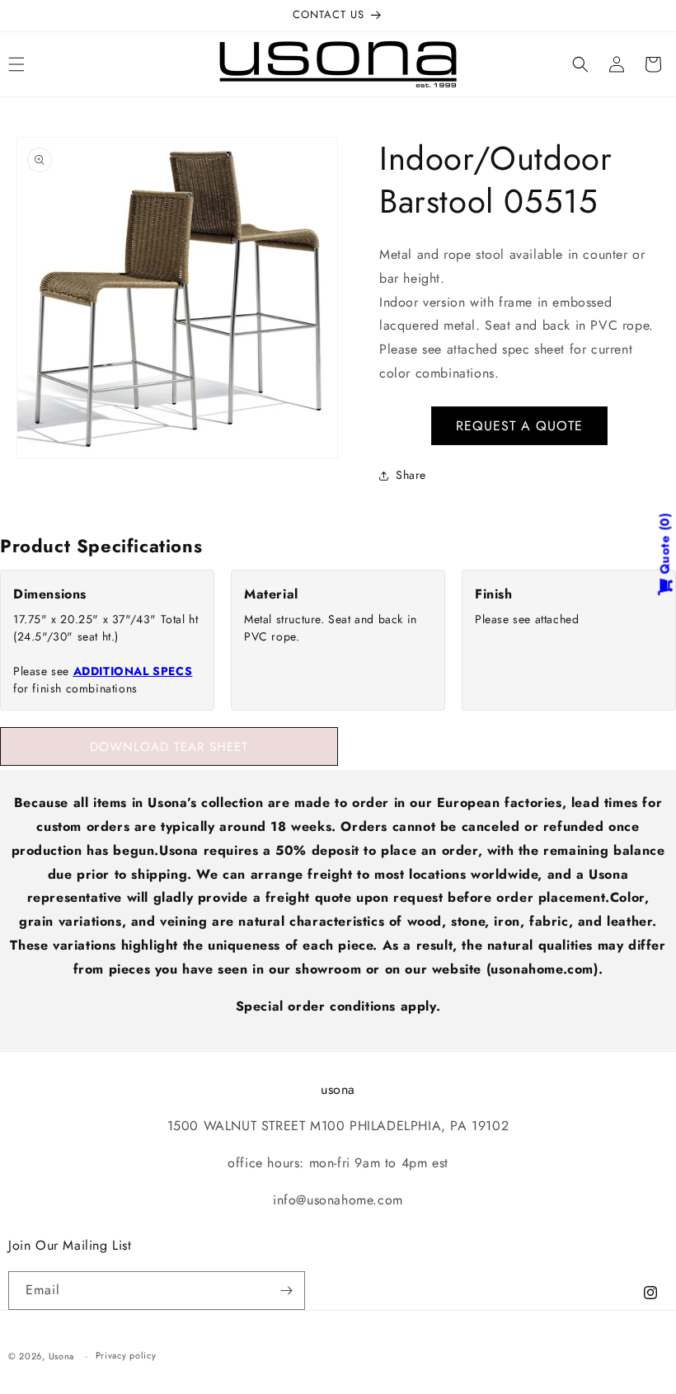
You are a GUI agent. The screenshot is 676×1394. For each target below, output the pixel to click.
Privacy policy (126, 1355)
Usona (62, 1356)
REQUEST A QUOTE (519, 425)
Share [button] (411, 475)
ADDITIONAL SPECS (133, 671)
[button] (580, 64)
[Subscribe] (286, 1290)
